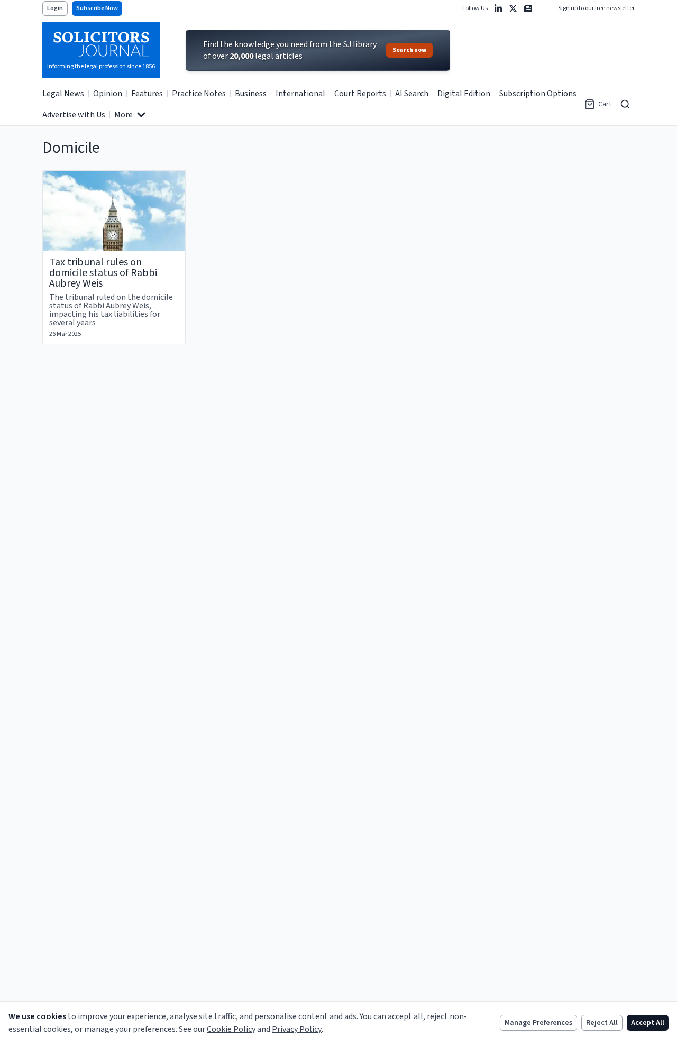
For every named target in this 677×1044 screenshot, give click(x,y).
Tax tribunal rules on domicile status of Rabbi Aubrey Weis (103, 273)
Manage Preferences (538, 1023)
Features (147, 93)
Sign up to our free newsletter (596, 8)
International (300, 93)
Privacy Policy (297, 1029)
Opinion (107, 93)
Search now (409, 49)
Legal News (63, 93)
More (123, 115)
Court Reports (360, 93)
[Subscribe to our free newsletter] (528, 8)
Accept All (647, 1023)
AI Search (411, 93)
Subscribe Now (97, 8)
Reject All (602, 1023)
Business (251, 93)
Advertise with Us (73, 115)
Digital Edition (463, 93)
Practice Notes (199, 93)
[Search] (625, 104)
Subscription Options (538, 93)
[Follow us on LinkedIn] (498, 8)
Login (55, 8)
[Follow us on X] (513, 8)
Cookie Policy (231, 1029)
